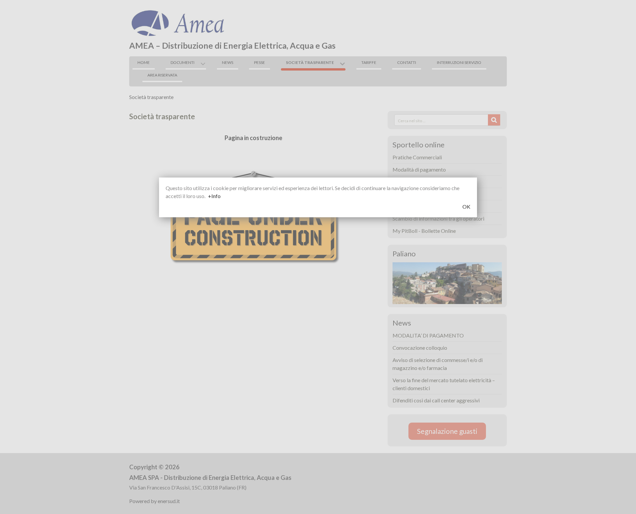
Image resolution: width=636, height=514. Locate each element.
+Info (214, 196)
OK (466, 206)
